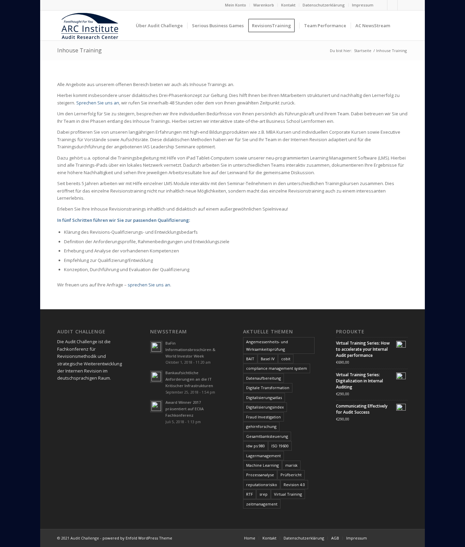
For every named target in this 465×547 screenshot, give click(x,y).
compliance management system (276, 368)
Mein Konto (235, 4)
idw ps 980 (255, 445)
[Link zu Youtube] (403, 5)
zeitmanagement (261, 504)
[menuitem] (236, 5)
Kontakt (288, 4)
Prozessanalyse (260, 474)
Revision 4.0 (294, 484)
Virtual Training (288, 494)
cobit (285, 358)
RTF (249, 494)
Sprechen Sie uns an (97, 103)
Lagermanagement (263, 455)
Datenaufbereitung (263, 378)
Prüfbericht (291, 474)
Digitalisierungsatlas (264, 397)
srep (263, 494)
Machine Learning (262, 465)
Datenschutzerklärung (324, 4)
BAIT (250, 358)
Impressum (362, 4)
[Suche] (401, 25)
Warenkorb (263, 4)
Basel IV (268, 358)
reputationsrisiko (261, 484)
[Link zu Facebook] (382, 5)
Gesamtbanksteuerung (267, 436)
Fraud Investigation (263, 416)
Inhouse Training (79, 50)
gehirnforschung (261, 426)
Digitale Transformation (267, 387)
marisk (291, 465)
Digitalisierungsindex (265, 407)
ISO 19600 (280, 445)
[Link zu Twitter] (392, 5)
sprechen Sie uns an (149, 285)
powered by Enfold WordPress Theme (137, 538)
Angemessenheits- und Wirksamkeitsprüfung (267, 345)
